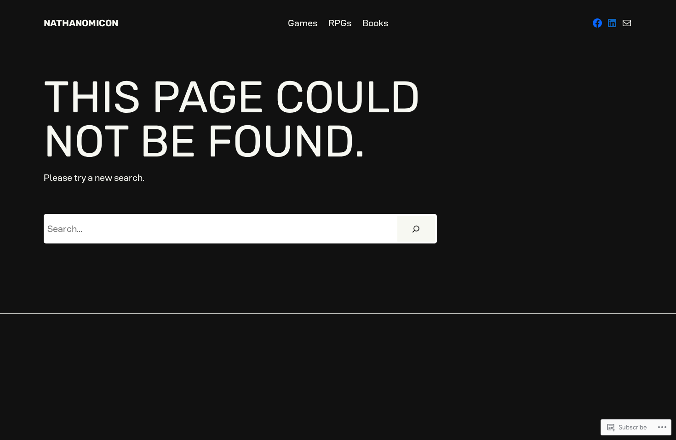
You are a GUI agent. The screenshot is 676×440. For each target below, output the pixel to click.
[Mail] (626, 23)
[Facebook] (597, 23)
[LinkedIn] (612, 23)
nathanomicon (81, 23)
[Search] (416, 229)
